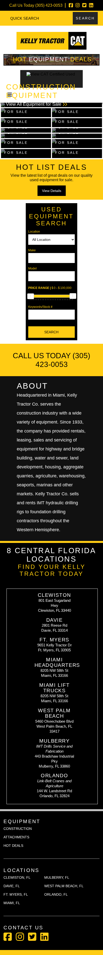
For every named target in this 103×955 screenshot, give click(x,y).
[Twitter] (84, 5)
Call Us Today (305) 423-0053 (51, 359)
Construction (18, 829)
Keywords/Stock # (40, 307)
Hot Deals (52, 59)
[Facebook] (71, 5)
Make (32, 250)
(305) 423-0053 (48, 5)
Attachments (16, 837)
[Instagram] (77, 5)
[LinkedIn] (91, 5)
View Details (51, 191)
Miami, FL (12, 903)
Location (34, 231)
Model (32, 268)
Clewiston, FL (17, 877)
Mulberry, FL (56, 877)
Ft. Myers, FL (16, 894)
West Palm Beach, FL (64, 886)
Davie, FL (12, 886)
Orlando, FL (56, 894)
